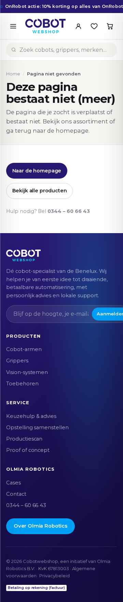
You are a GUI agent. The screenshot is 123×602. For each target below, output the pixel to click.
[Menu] (13, 26)
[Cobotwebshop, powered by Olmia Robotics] (45, 26)
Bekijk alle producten (39, 191)
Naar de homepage (37, 171)
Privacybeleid (54, 575)
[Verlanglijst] (94, 26)
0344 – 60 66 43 (68, 211)
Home (13, 73)
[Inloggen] (78, 26)
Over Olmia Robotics (40, 526)
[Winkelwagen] (109, 26)
